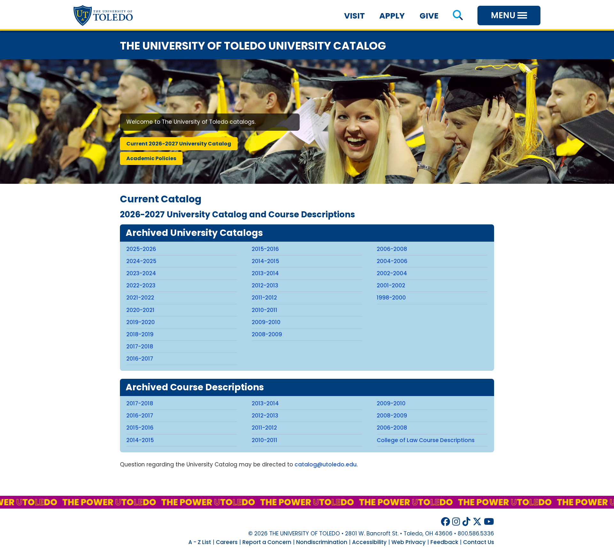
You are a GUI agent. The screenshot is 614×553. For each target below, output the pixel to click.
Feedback (444, 542)
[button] (458, 15)
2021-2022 (140, 297)
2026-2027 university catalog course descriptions (237, 214)
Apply (392, 15)
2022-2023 (140, 285)
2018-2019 (140, 334)
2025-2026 (141, 249)
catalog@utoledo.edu (326, 464)
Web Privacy (408, 542)
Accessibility (369, 542)
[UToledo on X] (477, 522)
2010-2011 (264, 310)
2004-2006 (392, 261)
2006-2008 (392, 249)
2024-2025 (141, 261)
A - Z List (199, 542)
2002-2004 (392, 273)
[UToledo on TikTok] (466, 522)
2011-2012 (264, 297)
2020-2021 (140, 310)
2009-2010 (266, 322)
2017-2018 (139, 346)
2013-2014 (265, 273)
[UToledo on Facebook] (445, 522)
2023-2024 (141, 273)
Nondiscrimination (321, 542)
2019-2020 (140, 322)
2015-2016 (265, 249)
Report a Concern (266, 542)
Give (429, 15)
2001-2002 (391, 285)
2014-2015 (265, 261)
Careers (227, 542)
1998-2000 (391, 297)
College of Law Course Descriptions (426, 440)
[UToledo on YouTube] (489, 522)
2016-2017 (139, 358)
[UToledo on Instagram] (456, 522)
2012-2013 (265, 285)
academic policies (151, 158)
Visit (354, 15)
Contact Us (478, 542)
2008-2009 (267, 334)
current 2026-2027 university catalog (178, 143)
